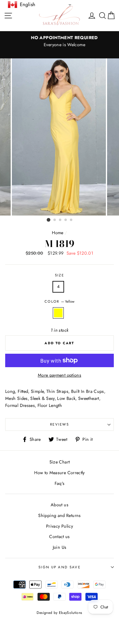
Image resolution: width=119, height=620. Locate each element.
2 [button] (54, 220)
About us (59, 505)
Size (59, 275)
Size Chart (59, 462)
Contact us (59, 536)
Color (59, 301)
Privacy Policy (59, 526)
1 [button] (48, 220)
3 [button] (60, 220)
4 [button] (65, 220)
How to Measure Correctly (59, 473)
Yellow (58, 313)
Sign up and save (59, 567)
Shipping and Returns (59, 515)
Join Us (60, 547)
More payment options (59, 375)
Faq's (60, 483)
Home (57, 233)
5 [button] (71, 220)
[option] (59, 41)
